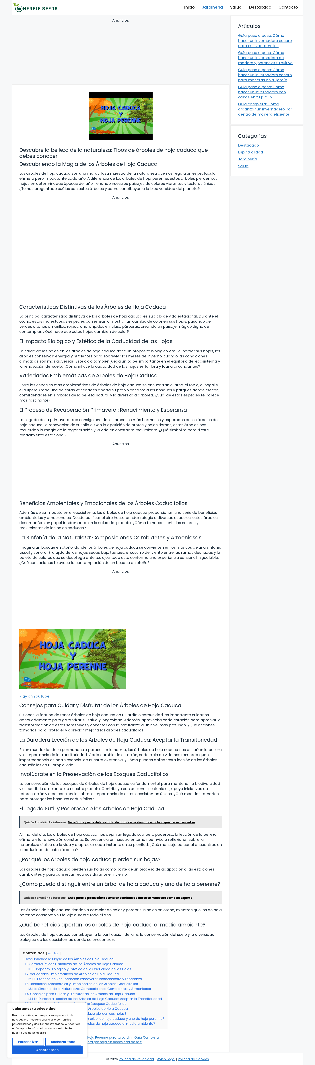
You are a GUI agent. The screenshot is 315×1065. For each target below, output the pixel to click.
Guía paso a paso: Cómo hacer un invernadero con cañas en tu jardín (262, 92)
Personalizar (28, 1041)
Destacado (260, 7)
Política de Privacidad (136, 1059)
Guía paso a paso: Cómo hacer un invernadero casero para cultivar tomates (265, 40)
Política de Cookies (193, 1059)
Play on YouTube (34, 696)
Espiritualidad (250, 152)
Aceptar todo (47, 1050)
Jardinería (212, 7)
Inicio (189, 7)
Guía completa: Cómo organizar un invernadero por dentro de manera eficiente (265, 109)
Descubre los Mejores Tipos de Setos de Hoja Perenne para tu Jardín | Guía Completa (91, 1037)
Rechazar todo (63, 1041)
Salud (236, 7)
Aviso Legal (166, 1059)
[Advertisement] (121, 52)
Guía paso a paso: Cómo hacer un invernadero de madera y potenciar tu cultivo (265, 57)
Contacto (288, 7)
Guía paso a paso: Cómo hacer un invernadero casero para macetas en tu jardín (265, 75)
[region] (47, 1030)
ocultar (53, 953)
